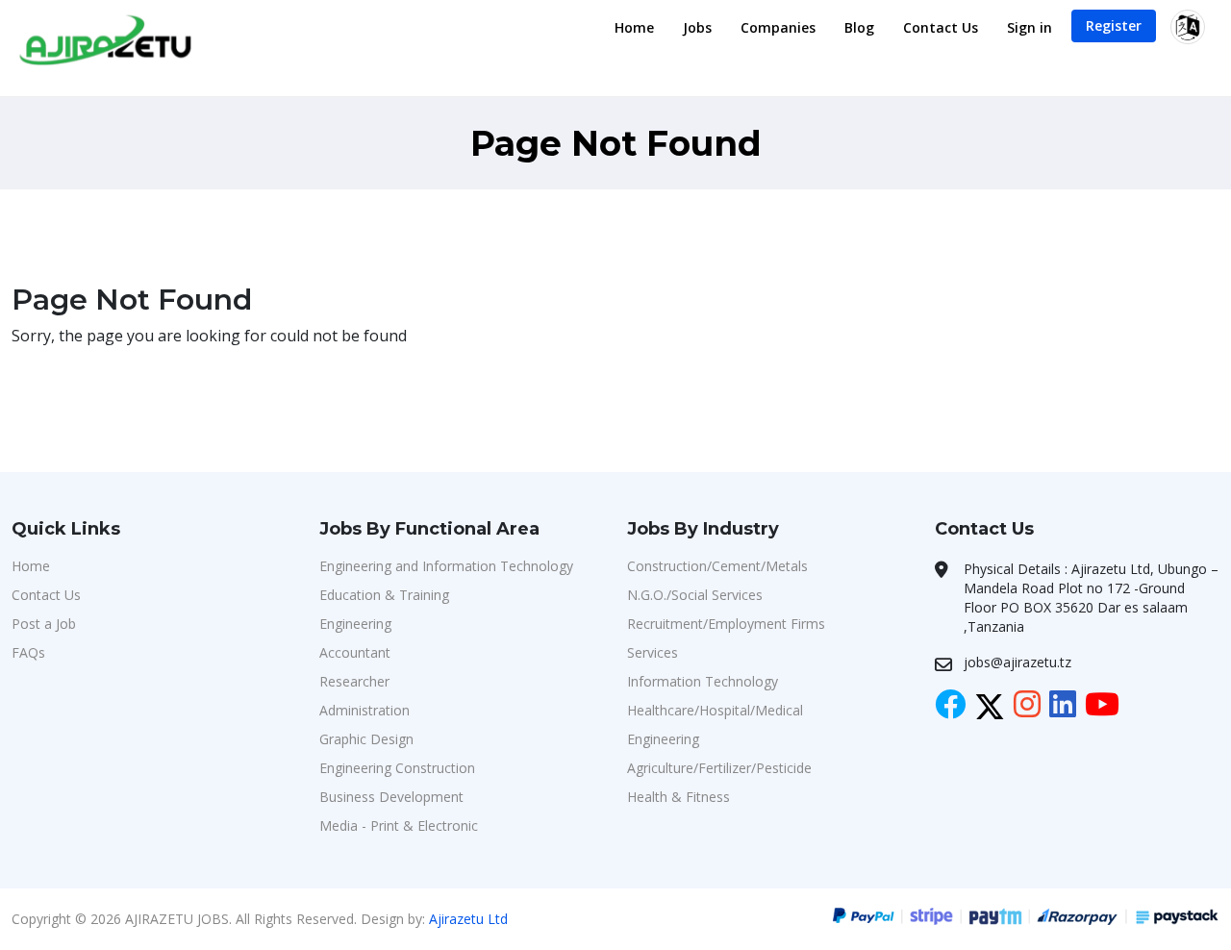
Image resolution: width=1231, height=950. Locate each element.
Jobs (697, 27)
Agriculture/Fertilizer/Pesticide (719, 768)
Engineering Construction (397, 768)
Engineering (355, 623)
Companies (778, 27)
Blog (859, 27)
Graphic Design (366, 739)
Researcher (354, 681)
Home (634, 27)
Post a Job (44, 623)
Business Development (391, 797)
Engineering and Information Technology (446, 566)
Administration (364, 710)
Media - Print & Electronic (398, 825)
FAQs (28, 652)
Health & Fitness (678, 797)
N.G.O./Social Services (695, 595)
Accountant (354, 652)
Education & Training (384, 595)
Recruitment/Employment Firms (726, 623)
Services (652, 652)
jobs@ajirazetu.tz (1017, 662)
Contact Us (940, 27)
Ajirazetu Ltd (468, 919)
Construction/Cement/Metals (717, 566)
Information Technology (702, 681)
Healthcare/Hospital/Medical (715, 710)
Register (1114, 25)
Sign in (1029, 27)
